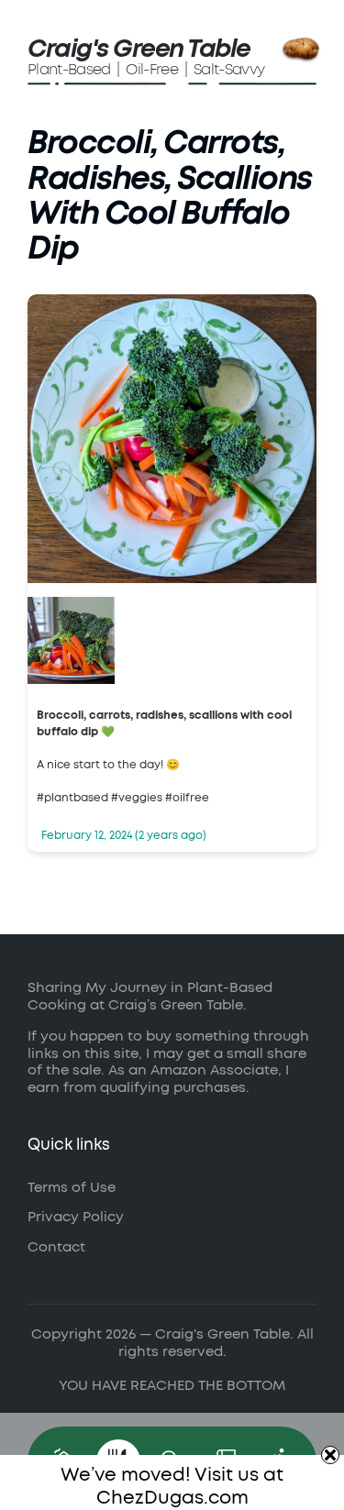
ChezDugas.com (172, 1498)
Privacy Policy (76, 1217)
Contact (56, 1247)
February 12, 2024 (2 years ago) (123, 835)
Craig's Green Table (139, 49)
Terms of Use (72, 1188)
